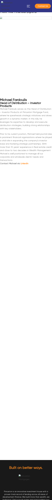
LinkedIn (24, 163)
